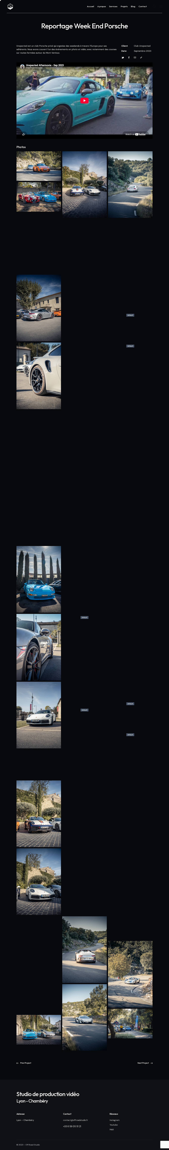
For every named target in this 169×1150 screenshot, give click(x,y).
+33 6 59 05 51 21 (72, 1126)
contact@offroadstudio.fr (75, 1120)
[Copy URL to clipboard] (141, 57)
